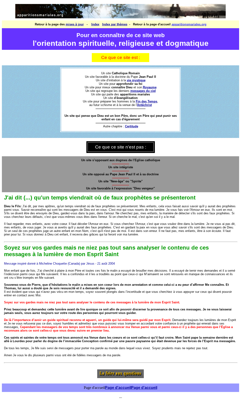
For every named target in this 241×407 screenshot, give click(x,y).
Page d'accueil (118, 388)
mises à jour (75, 24)
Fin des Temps (146, 101)
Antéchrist (144, 105)
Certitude (131, 126)
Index (95, 24)
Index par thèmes (114, 24)
